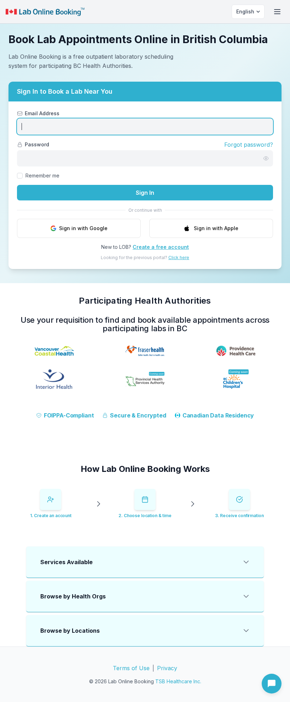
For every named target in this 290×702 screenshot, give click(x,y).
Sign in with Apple (216, 228)
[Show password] (266, 158)
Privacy (167, 668)
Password (37, 144)
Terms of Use (131, 668)
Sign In (145, 192)
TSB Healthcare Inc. (178, 681)
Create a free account (161, 247)
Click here (178, 257)
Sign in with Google (83, 228)
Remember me (42, 175)
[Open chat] (272, 684)
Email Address (42, 113)
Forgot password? (248, 144)
